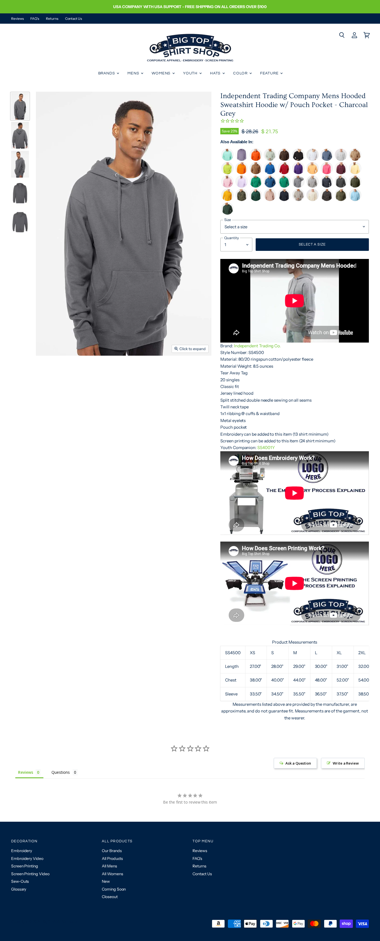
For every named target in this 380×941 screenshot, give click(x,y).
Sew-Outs (20, 881)
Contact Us (73, 19)
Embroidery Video (27, 858)
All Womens (112, 873)
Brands (107, 73)
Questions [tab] (60, 772)
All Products (112, 858)
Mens (133, 73)
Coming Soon (114, 889)
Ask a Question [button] (298, 763)
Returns (52, 19)
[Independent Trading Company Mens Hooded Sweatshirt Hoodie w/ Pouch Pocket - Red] (284, 173)
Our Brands (112, 850)
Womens (162, 73)
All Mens (109, 866)
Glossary (18, 889)
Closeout (109, 896)
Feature (270, 73)
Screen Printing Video (30, 873)
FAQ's (34, 19)
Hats (216, 73)
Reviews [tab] (25, 772)
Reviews (17, 19)
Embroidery (21, 850)
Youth (191, 73)
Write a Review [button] (346, 763)
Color (241, 73)
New (106, 881)
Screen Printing (24, 866)
